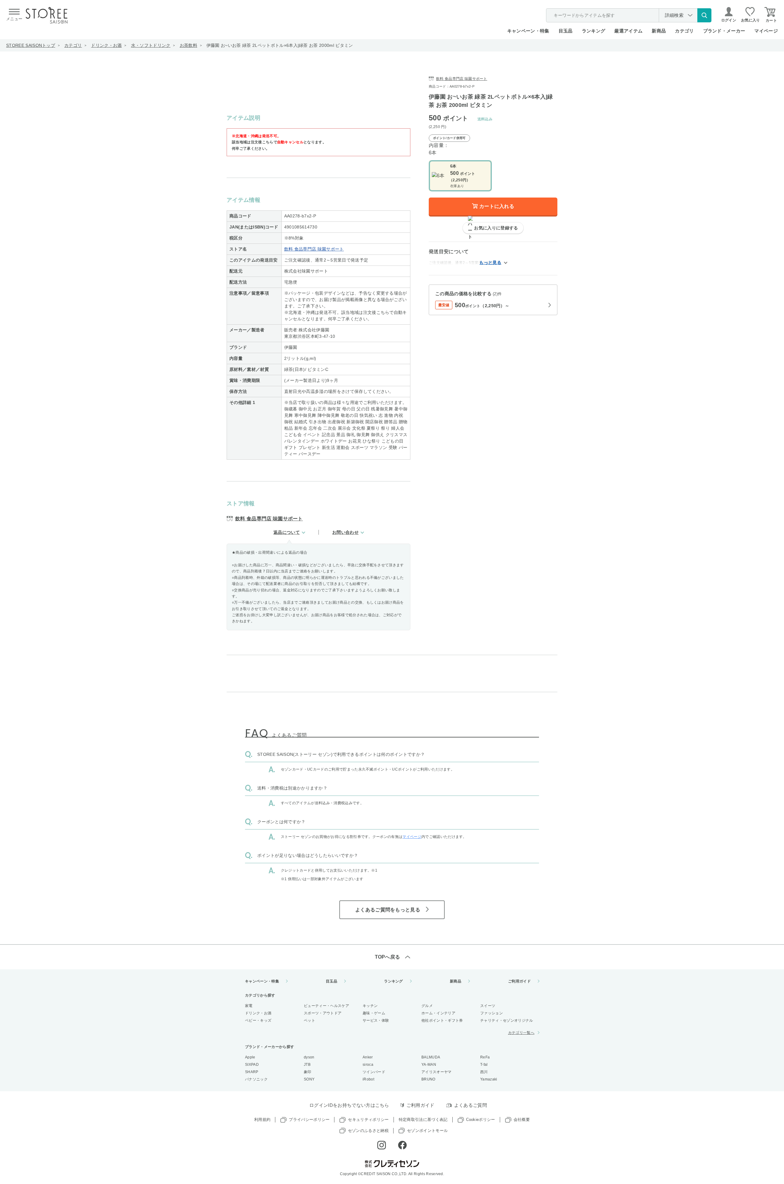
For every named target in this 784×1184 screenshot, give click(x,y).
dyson (309, 1057)
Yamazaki (488, 1079)
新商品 (659, 30)
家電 (249, 1006)
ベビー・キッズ (258, 1020)
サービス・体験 (376, 1020)
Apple (250, 1057)
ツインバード (374, 1072)
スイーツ (487, 1006)
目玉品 (566, 30)
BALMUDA (430, 1057)
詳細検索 (674, 15)
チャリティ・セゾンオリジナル (506, 1020)
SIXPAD (252, 1064)
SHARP (251, 1072)
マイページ (766, 30)
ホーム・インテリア (438, 1013)
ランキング (593, 30)
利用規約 (262, 1119)
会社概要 (522, 1119)
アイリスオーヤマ (436, 1072)
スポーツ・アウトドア (322, 1013)
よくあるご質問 (470, 1105)
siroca (368, 1064)
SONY (309, 1079)
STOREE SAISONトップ (30, 45)
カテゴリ (73, 45)
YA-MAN (428, 1064)
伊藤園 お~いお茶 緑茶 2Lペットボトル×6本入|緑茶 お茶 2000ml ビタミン (279, 45)
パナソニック (256, 1079)
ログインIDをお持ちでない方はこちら (349, 1105)
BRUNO (428, 1079)
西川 (484, 1072)
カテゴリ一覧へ (521, 1033)
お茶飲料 (188, 45)
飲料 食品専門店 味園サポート (314, 249)
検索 (704, 15)
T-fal (484, 1064)
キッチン (370, 1006)
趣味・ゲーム (374, 1013)
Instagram (381, 1145)
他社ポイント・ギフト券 (442, 1020)
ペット (309, 1020)
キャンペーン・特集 (528, 30)
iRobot (368, 1079)
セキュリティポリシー (368, 1119)
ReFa (485, 1057)
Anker (368, 1057)
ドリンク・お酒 (106, 45)
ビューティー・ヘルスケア (326, 1006)
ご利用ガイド (519, 981)
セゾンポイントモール (427, 1130)
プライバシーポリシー (309, 1119)
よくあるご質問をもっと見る (387, 909)
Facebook (402, 1145)
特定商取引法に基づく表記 (423, 1119)
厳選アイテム (628, 30)
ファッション (491, 1013)
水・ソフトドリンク (151, 45)
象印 (307, 1072)
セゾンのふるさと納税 (368, 1130)
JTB (307, 1064)
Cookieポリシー (480, 1119)
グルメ (427, 1006)
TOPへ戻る (387, 957)
